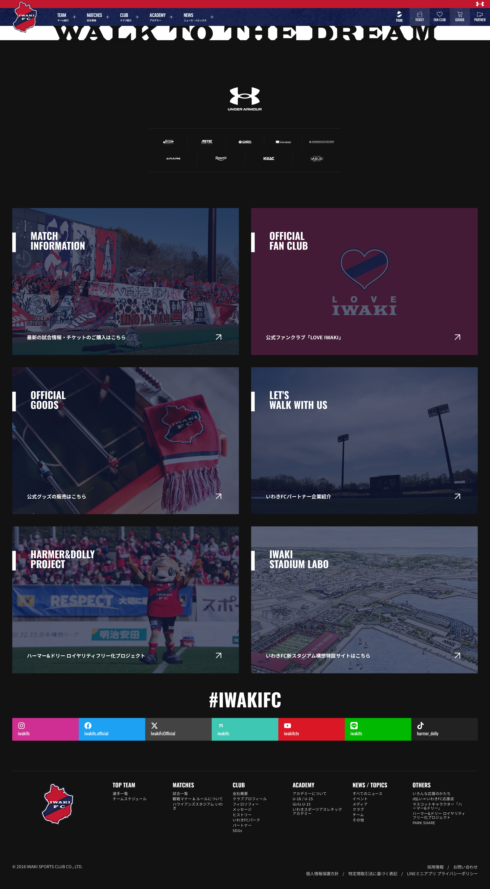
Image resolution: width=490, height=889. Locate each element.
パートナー (242, 825)
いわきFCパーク (246, 819)
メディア (360, 804)
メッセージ (242, 809)
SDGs (237, 830)
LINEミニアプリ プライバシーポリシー (442, 873)
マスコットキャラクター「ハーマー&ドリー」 (437, 806)
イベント (360, 798)
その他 (358, 819)
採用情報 (435, 867)
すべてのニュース (368, 793)
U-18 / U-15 (303, 798)
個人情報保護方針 (322, 873)
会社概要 (240, 793)
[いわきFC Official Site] (57, 804)
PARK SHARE (424, 822)
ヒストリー (242, 814)
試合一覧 (180, 793)
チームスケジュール (130, 798)
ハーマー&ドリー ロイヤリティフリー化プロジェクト (439, 815)
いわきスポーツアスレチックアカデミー (317, 811)
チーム (358, 814)
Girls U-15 (302, 804)
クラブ (358, 809)
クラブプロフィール (250, 798)
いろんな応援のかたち (432, 793)
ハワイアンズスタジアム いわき (198, 806)
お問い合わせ (465, 867)
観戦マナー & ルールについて (198, 798)
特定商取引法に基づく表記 (372, 873)
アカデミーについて (310, 793)
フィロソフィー (246, 804)
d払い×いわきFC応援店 (433, 798)
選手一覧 (120, 793)
